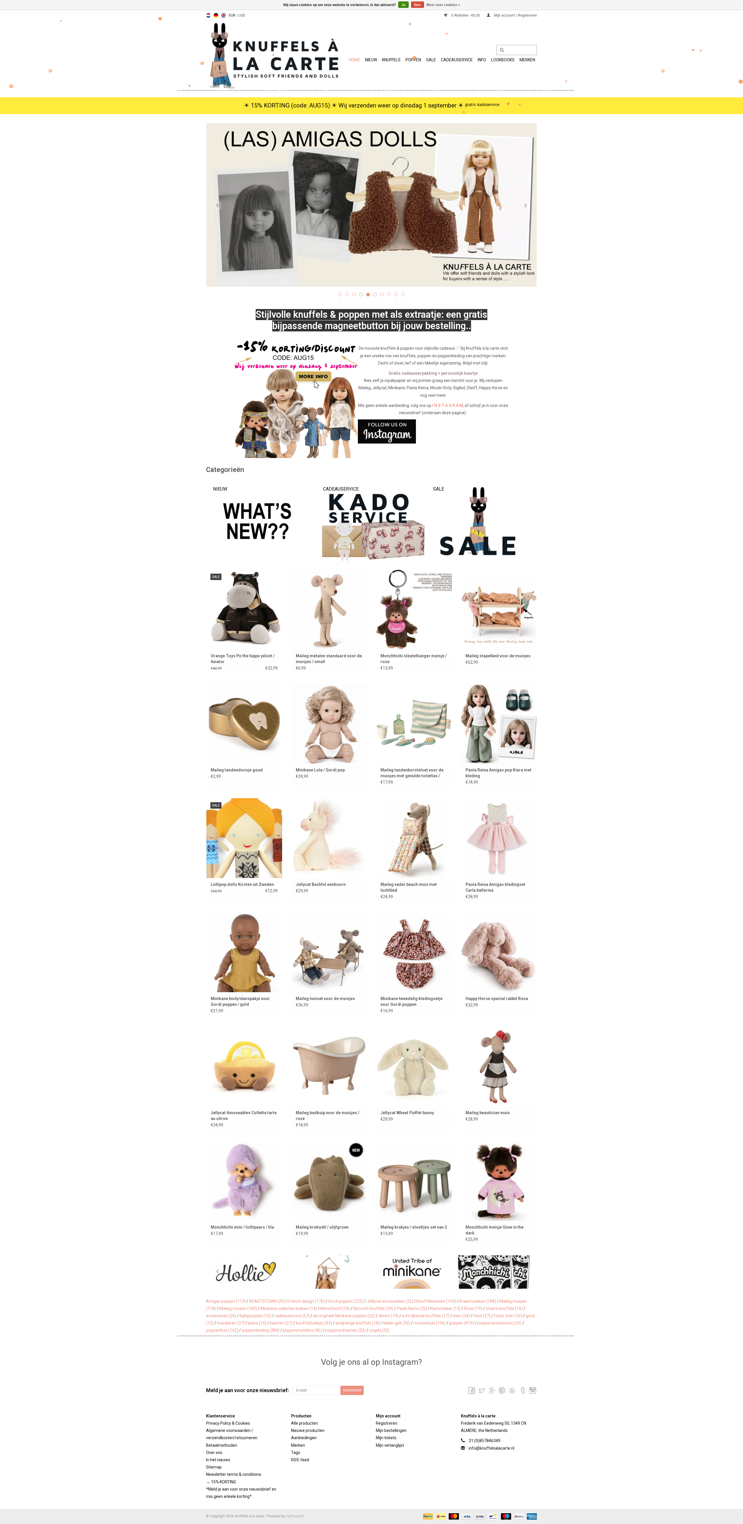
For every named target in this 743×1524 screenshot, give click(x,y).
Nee (417, 5)
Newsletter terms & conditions (233, 1474)
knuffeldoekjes (314, 1323)
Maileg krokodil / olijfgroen (322, 1227)
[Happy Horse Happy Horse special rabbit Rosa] (499, 952)
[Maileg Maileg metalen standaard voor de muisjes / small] (329, 609)
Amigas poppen (226, 1301)
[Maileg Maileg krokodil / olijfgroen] (329, 1180)
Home (354, 60)
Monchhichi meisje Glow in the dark (495, 1230)
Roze (473, 1308)
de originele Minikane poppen (344, 1315)
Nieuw (371, 60)
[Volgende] (525, 206)
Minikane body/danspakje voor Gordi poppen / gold (240, 1001)
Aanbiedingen (304, 1437)
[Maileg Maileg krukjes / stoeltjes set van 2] (414, 1180)
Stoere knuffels (504, 1308)
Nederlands (208, 15)
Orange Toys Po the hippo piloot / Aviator (243, 659)
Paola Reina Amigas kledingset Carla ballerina (495, 887)
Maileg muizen (238, 1308)
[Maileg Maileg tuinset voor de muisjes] (329, 952)
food (481, 1315)
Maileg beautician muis (488, 1112)
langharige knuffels (358, 1323)
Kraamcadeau (477, 1301)
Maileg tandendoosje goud (237, 770)
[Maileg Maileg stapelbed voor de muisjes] (499, 609)
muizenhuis (430, 1323)
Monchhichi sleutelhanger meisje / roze (413, 659)
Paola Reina (412, 1308)
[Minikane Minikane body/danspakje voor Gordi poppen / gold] (244, 952)
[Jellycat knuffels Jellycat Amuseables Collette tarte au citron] (244, 1066)
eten (461, 1315)
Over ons (214, 1452)
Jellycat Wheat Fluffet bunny (407, 1112)
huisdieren (231, 1323)
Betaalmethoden (221, 1445)
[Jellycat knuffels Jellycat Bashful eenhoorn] (329, 838)
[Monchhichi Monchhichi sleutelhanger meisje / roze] (414, 609)
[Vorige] (217, 206)
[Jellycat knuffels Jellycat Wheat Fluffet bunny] (414, 1066)
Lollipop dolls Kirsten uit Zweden (242, 884)
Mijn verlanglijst (390, 1445)
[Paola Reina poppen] (495, 1272)
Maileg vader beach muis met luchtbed (408, 887)
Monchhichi (335, 1308)
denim (388, 1315)
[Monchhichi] (412, 1272)
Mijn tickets (386, 1437)
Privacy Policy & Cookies (228, 1423)
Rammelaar (445, 1308)
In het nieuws (218, 1459)
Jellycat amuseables (390, 1301)
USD (242, 15)
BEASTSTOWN (267, 1301)
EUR (232, 15)
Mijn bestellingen (391, 1430)
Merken (527, 60)
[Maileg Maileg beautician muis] (499, 1066)
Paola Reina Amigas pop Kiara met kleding (498, 773)
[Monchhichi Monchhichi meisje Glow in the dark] (499, 1180)
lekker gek (396, 1323)
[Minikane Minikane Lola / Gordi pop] (329, 724)
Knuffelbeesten (436, 1301)
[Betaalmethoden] (427, 1516)
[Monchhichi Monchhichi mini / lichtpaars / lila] (244, 1180)
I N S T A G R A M (447, 405)
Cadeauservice (457, 60)
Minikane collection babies (289, 1308)
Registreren (386, 1423)
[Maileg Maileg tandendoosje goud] (244, 724)
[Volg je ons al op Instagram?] (372, 431)
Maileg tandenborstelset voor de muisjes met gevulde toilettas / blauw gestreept (411, 773)
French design (306, 1301)
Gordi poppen (345, 1301)
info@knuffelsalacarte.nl (491, 1448)
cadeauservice (292, 1315)
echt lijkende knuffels (426, 1315)
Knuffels (391, 60)
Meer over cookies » (443, 5)
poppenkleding (260, 1330)
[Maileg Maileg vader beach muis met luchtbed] (414, 838)
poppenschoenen (345, 1330)
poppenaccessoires (499, 1323)
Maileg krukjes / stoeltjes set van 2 (413, 1227)
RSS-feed (300, 1459)
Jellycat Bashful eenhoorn (321, 884)
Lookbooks (503, 60)
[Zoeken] (500, 50)
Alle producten (304, 1423)
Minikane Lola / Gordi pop (320, 770)
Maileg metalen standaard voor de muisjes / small (329, 659)
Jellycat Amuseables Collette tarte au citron (244, 1115)
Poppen (413, 60)
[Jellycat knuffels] (371, 205)
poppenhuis (222, 1330)
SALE (431, 60)
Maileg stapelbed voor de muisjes (498, 656)
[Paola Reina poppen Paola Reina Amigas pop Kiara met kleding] (499, 724)
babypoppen (255, 1315)
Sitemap (214, 1467)
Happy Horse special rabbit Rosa (497, 998)
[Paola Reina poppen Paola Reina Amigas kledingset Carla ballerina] (499, 838)
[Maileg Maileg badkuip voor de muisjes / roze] (329, 1066)
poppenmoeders (302, 1330)
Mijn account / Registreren (515, 15)
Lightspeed (295, 1516)
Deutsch (216, 15)
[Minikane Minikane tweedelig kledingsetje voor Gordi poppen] (414, 952)
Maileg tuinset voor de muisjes (325, 998)
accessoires (221, 1315)
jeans (257, 1323)
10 (403, 294)
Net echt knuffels (373, 1308)
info (482, 60)
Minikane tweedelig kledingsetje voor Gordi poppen (411, 1001)
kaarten (281, 1323)
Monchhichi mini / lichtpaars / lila (242, 1227)
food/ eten (508, 1315)
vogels (379, 1330)
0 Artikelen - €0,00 (465, 15)
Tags (295, 1452)
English (223, 15)
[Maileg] (247, 1272)
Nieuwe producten (307, 1430)
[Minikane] (330, 1272)
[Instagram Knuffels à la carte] (532, 1390)
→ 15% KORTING (221, 1482)
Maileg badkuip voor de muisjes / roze (327, 1115)
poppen (461, 1323)
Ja (403, 5)
